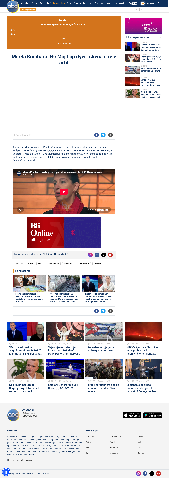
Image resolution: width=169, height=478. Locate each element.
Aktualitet (25, 3)
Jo (13, 34)
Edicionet (99, 3)
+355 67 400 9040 (29, 416)
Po (13, 30)
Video (40, 264)
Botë (49, 3)
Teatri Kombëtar (83, 264)
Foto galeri (19, 264)
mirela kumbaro (53, 264)
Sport (69, 3)
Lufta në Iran (59, 3)
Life (115, 3)
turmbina (97, 264)
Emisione (87, 3)
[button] (6, 472)
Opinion (122, 3)
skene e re (68, 264)
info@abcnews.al (29, 413)
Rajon (42, 3)
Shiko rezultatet (64, 43)
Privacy (11, 460)
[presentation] (157, 38)
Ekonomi (77, 3)
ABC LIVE (150, 3)
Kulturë (30, 264)
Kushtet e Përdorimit (25, 460)
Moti (108, 3)
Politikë (35, 3)
